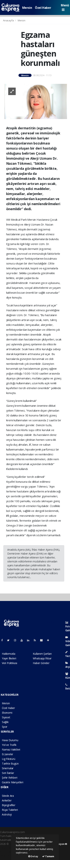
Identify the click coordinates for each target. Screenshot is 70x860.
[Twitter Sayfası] (10, 640)
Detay (34, 856)
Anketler (6, 800)
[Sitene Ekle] (49, 640)
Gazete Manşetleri (12, 782)
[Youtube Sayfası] (23, 640)
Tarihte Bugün (10, 763)
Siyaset (6, 717)
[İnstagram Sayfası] (16, 640)
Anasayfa (8, 20)
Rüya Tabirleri (10, 810)
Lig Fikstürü (8, 759)
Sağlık (5, 722)
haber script (7, 855)
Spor (4, 726)
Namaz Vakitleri (11, 749)
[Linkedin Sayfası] (29, 640)
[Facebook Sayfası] (3, 640)
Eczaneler (7, 754)
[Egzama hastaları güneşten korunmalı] (35, 101)
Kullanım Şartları (42, 653)
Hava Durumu (10, 740)
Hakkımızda (8, 653)
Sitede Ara (8, 795)
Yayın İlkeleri (9, 658)
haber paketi (7, 848)
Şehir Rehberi (9, 777)
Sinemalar (7, 768)
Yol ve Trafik (9, 745)
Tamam (49, 856)
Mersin (27, 8)
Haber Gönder (41, 663)
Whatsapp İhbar (42, 658)
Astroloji (7, 814)
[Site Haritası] (43, 640)
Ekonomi (7, 712)
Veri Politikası (9, 663)
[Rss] (36, 640)
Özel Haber (43, 8)
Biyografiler (8, 805)
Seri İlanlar (8, 773)
